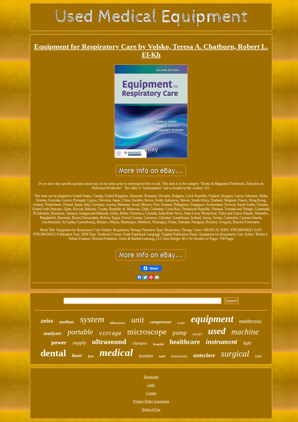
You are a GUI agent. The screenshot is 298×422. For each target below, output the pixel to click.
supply (79, 342)
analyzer (53, 333)
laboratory (117, 323)
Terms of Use (151, 409)
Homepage (151, 377)
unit (137, 319)
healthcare (185, 341)
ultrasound (109, 341)
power (59, 342)
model (197, 334)
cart (162, 356)
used (217, 331)
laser (77, 355)
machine (245, 331)
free (91, 356)
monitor (146, 355)
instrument (221, 341)
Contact (151, 393)
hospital (158, 344)
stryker (181, 323)
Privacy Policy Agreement (151, 401)
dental (53, 353)
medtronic (250, 321)
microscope (147, 331)
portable (80, 332)
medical (116, 352)
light (247, 343)
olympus (139, 343)
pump (180, 332)
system (92, 319)
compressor (160, 322)
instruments (179, 356)
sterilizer (66, 322)
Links (151, 385)
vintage (110, 333)
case (258, 356)
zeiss (47, 320)
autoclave (204, 355)
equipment (212, 318)
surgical (235, 353)
